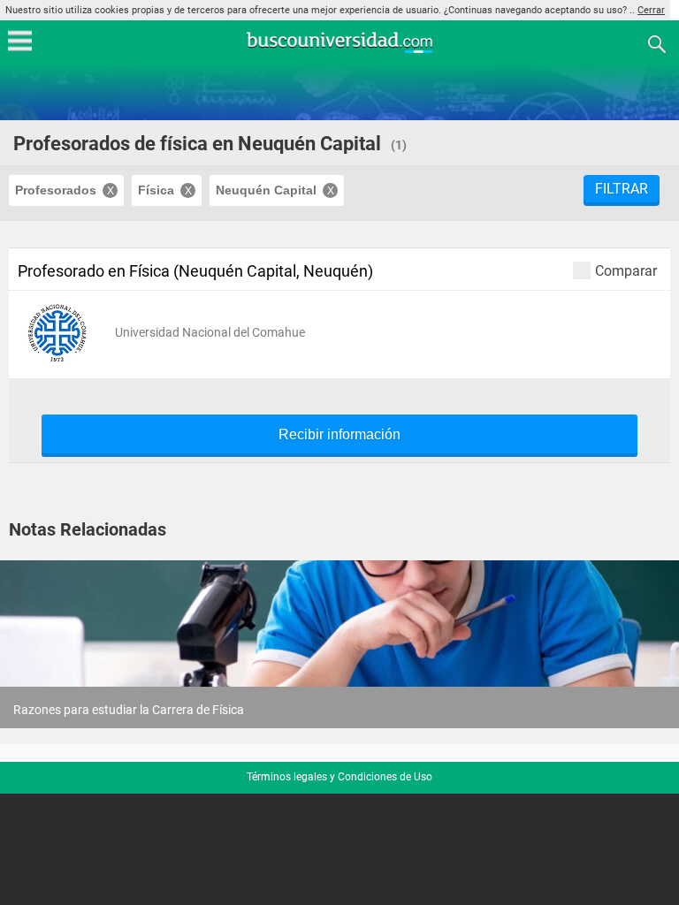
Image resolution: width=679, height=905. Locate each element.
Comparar (626, 270)
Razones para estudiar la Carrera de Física (128, 710)
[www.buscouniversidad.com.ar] (339, 50)
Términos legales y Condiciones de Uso (339, 777)
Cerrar (651, 10)
